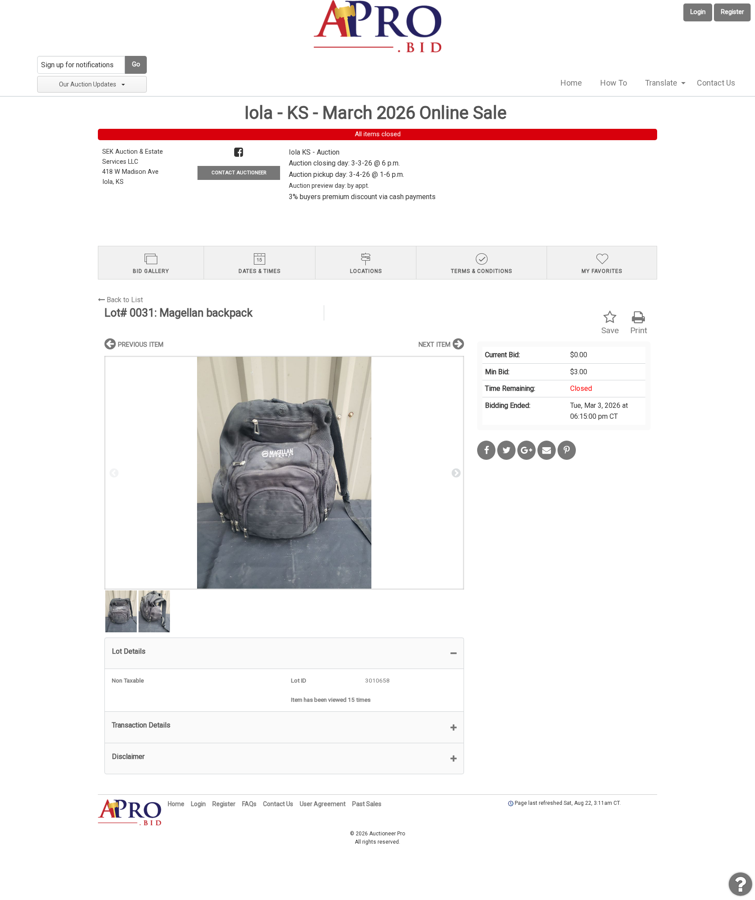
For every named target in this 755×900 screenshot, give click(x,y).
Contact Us (716, 82)
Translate (661, 82)
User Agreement (323, 803)
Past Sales (366, 803)
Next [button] (455, 472)
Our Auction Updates (87, 84)
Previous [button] (113, 472)
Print (638, 330)
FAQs (249, 803)
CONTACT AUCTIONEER (238, 173)
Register (732, 12)
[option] (284, 473)
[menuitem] (571, 83)
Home (571, 82)
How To (613, 82)
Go (136, 64)
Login (698, 12)
